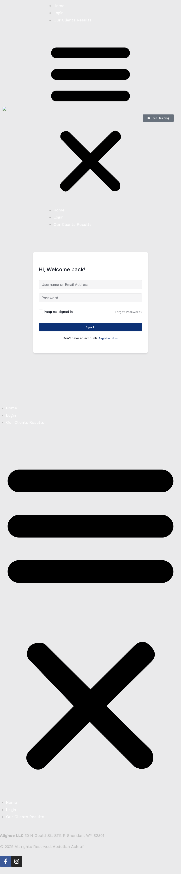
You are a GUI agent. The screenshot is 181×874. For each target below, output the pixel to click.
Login (58, 12)
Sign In (91, 327)
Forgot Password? (128, 312)
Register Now (108, 338)
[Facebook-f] (5, 861)
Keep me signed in (58, 312)
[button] (90, 118)
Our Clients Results (72, 20)
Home (58, 5)
